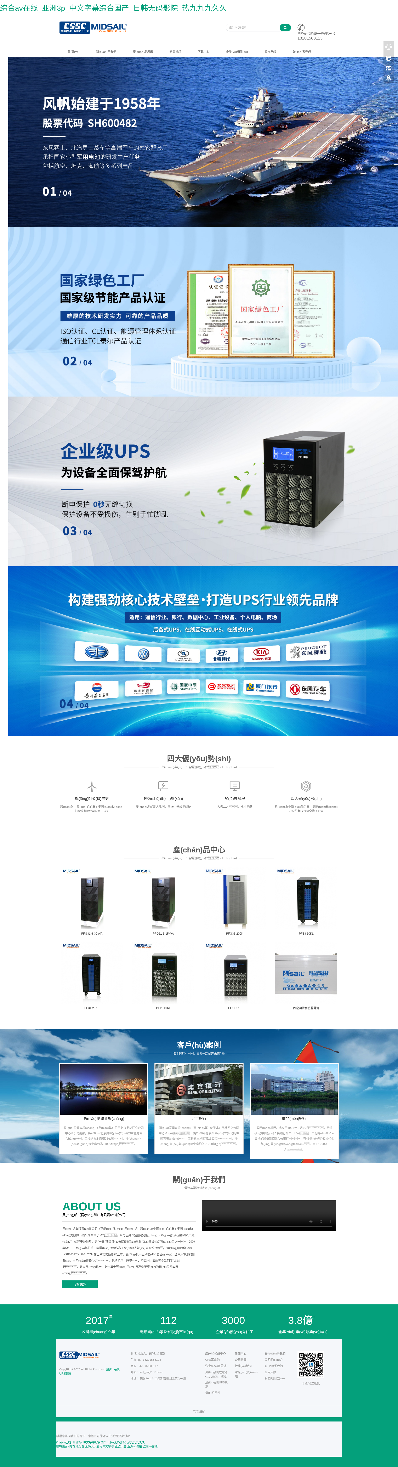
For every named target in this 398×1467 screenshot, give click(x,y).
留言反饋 (270, 51)
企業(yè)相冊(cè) (237, 51)
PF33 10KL (306, 933)
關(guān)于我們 (106, 51)
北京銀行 (199, 1119)
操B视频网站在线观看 (70, 1446)
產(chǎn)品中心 (215, 1353)
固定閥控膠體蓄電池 (306, 1008)
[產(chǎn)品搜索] (285, 27)
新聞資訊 (175, 51)
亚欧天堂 (120, 1446)
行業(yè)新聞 (243, 1366)
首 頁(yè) (73, 51)
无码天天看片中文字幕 (99, 1446)
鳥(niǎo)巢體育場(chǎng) (103, 1119)
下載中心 (203, 51)
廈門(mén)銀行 (294, 1119)
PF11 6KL (234, 1008)
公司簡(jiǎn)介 (274, 1359)
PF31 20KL (91, 1008)
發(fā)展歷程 (234, 799)
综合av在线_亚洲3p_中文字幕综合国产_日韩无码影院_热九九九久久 (113, 8)
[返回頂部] (388, 79)
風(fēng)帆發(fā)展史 (92, 799)
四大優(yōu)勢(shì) (306, 799)
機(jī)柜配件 (212, 1392)
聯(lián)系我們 (302, 51)
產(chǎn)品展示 (143, 51)
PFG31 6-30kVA (91, 933)
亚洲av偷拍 (134, 1446)
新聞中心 (240, 1353)
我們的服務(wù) (275, 1378)
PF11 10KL (163, 1008)
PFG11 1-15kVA (163, 933)
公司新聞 (240, 1359)
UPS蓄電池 (212, 1359)
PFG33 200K (234, 933)
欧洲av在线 (150, 1446)
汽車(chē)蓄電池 (216, 1366)
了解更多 (80, 1284)
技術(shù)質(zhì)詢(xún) (163, 799)
